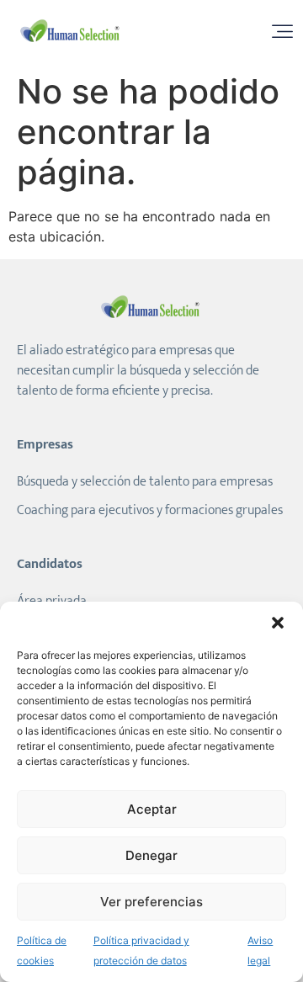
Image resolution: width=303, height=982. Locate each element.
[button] (277, 622)
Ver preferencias (151, 902)
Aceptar (152, 809)
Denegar (151, 855)
